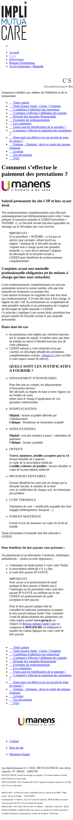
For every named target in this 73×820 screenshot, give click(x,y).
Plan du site (16, 747)
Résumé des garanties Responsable (32, 116)
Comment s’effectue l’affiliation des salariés (38, 113)
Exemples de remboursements (29, 120)
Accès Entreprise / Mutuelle (26, 66)
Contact (14, 741)
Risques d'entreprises (22, 62)
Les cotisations (20, 123)
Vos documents (20, 154)
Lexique (16, 151)
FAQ (14, 158)
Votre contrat (19, 102)
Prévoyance (16, 59)
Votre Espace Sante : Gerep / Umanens (35, 106)
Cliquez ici (48, 355)
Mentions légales (19, 754)
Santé (12, 56)
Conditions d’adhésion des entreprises (34, 109)
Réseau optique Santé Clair (39, 623)
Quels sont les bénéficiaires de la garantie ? (37, 127)
